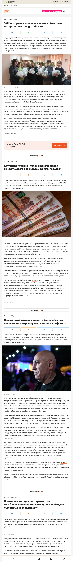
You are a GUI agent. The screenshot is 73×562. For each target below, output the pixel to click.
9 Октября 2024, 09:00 (10, 19)
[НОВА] (51, 11)
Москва (16, 5)
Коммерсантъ (17, 188)
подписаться (59, 145)
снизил (34, 280)
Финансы (12, 302)
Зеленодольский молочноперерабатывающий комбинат (37, 38)
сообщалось (23, 474)
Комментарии (36, 156)
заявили (64, 462)
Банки (6, 302)
